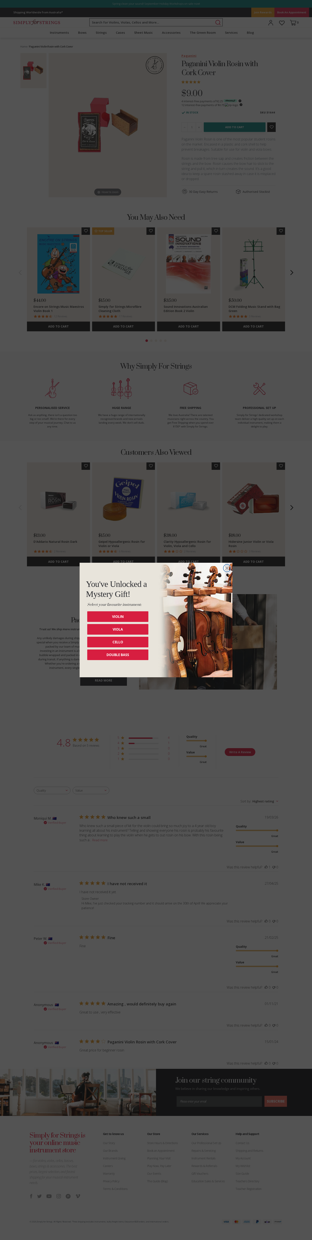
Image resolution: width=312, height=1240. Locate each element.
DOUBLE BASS (118, 654)
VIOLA (118, 629)
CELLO (117, 642)
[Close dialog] (227, 568)
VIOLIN (118, 616)
